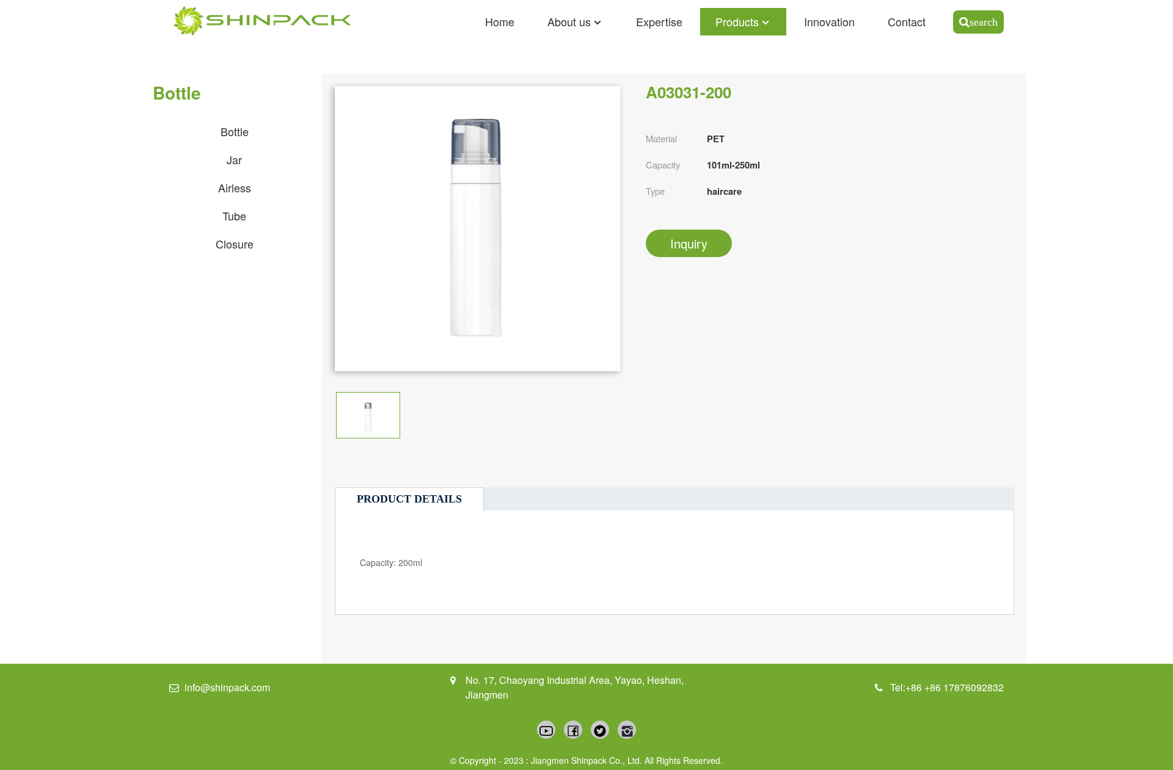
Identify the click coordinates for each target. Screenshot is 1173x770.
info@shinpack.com (227, 687)
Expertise (659, 21)
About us (569, 21)
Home (499, 21)
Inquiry (688, 243)
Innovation (829, 21)
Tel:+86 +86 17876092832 (947, 687)
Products (737, 21)
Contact (907, 21)
